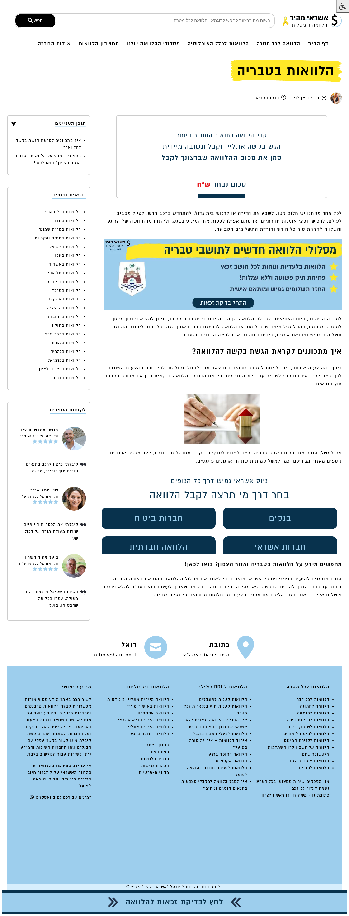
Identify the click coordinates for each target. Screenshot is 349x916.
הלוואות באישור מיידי (148, 706)
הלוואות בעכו (68, 255)
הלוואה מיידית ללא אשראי (143, 720)
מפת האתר (158, 751)
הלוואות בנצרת (66, 342)
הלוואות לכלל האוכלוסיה (218, 44)
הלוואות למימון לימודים (306, 733)
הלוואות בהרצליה (64, 307)
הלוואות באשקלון (64, 299)
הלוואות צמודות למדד (308, 761)
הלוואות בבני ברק (64, 281)
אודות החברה (54, 44)
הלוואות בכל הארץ (63, 211)
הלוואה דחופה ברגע (228, 754)
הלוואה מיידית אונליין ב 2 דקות (138, 699)
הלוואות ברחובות (64, 316)
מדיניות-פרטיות (154, 772)
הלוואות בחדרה (66, 220)
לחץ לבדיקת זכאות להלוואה (174, 902)
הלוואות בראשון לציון (60, 368)
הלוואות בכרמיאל (64, 360)
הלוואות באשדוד (65, 264)
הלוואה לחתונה (315, 706)
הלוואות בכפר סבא (63, 334)
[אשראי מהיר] (312, 20)
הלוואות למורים (314, 767)
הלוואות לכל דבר (313, 699)
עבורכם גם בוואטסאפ (55, 797)
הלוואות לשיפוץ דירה (308, 726)
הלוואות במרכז (66, 290)
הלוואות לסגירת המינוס (307, 740)
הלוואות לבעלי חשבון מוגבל (220, 733)
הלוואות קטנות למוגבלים (223, 699)
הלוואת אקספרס (231, 761)
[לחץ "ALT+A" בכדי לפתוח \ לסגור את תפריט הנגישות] (342, 6)
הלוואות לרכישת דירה (308, 720)
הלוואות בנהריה (66, 351)
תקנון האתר (157, 744)
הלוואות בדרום (66, 377)
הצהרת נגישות (155, 765)
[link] (218, 649)
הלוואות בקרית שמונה (59, 229)
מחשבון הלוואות (99, 44)
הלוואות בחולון (66, 325)
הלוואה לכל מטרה (278, 44)
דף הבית (318, 44)
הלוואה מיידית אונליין (147, 726)
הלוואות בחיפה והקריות (58, 238)
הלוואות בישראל (65, 246)
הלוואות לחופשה (313, 713)
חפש (38, 20)
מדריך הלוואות (155, 758)
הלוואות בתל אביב (63, 272)
